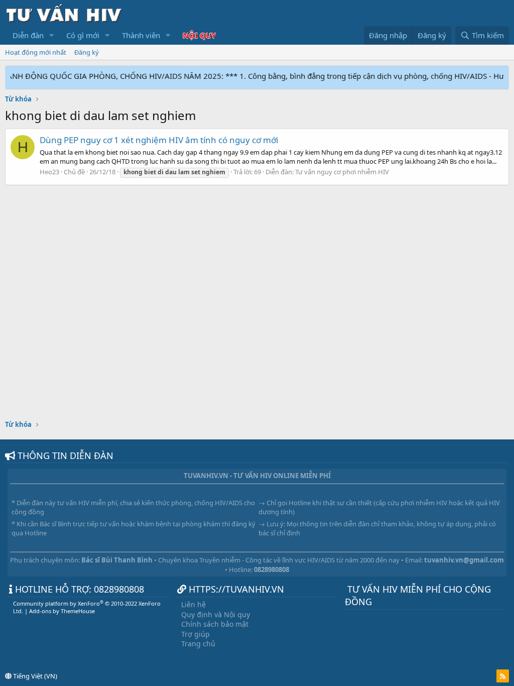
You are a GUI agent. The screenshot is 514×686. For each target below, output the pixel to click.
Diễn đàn (28, 35)
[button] (52, 35)
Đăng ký (86, 52)
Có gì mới (82, 35)
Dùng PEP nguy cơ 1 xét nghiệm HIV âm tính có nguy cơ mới (159, 140)
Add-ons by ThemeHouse (62, 611)
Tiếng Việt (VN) (34, 675)
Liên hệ (193, 604)
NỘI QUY (199, 35)
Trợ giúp (195, 634)
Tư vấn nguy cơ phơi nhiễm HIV (342, 171)
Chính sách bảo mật (214, 624)
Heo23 (49, 171)
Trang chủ (198, 643)
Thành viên (141, 35)
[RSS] (502, 675)
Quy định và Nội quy (215, 614)
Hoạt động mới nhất (35, 52)
